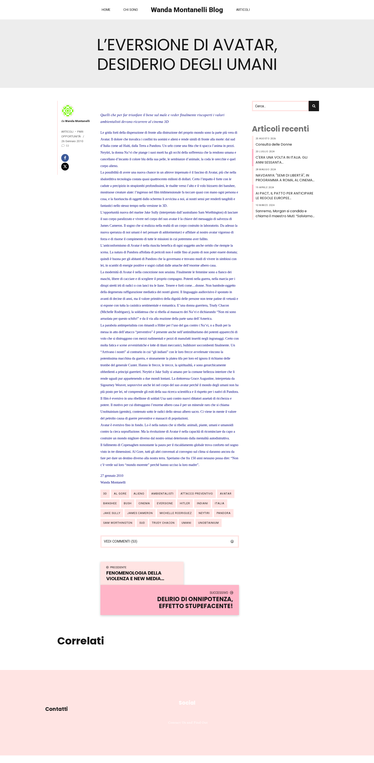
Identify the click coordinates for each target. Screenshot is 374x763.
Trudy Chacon (163, 522)
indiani (202, 503)
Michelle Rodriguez (176, 513)
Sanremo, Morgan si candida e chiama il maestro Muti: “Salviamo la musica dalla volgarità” (284, 213)
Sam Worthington (117, 522)
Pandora (224, 513)
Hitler (185, 503)
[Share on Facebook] (75, 158)
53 (67, 145)
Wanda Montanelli (77, 121)
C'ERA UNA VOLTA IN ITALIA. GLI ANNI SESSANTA (281, 160)
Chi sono (130, 10)
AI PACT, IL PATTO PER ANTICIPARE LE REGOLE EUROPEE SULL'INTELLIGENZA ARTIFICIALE (284, 196)
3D (105, 493)
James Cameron (140, 513)
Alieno (139, 493)
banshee (110, 503)
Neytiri (204, 513)
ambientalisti (162, 493)
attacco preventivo (197, 493)
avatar (226, 493)
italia (219, 503)
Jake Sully (111, 513)
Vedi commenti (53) (120, 541)
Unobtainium (208, 522)
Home (106, 10)
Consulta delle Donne (274, 144)
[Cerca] (314, 106)
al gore (120, 493)
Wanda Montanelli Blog (187, 10)
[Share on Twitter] (75, 166)
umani (186, 522)
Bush (128, 503)
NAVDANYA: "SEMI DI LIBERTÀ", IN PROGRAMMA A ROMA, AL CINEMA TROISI (284, 178)
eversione (165, 503)
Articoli (243, 10)
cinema (144, 503)
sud (142, 522)
